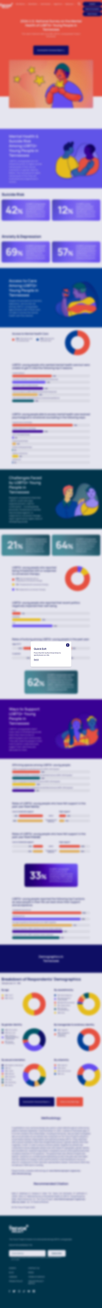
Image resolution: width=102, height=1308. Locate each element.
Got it (36, 659)
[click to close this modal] (67, 645)
